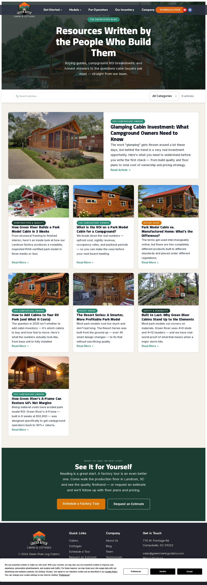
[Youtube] (184, 10)
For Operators (98, 10)
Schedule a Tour (170, 9)
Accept (190, 571)
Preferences (136, 571)
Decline (163, 571)
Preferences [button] (64, 575)
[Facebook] (190, 10)
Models (74, 10)
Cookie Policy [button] (111, 572)
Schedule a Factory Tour (81, 504)
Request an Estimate (129, 504)
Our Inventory (124, 10)
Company (148, 10)
